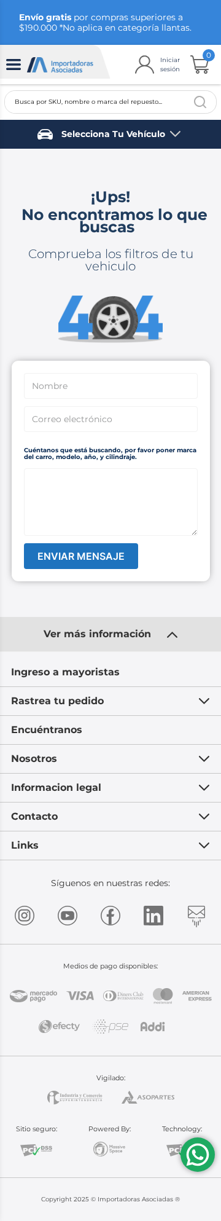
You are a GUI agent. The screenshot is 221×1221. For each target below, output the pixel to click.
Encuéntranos (46, 730)
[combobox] (110, 102)
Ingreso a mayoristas (65, 672)
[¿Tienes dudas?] (197, 1154)
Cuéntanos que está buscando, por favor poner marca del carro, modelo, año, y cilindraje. (110, 454)
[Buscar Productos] (200, 102)
